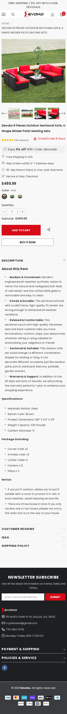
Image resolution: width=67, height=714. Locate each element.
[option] (33, 71)
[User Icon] (52, 14)
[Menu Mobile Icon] (4, 14)
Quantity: (8, 205)
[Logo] (33, 14)
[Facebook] (4, 668)
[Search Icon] (13, 14)
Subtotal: (8, 218)
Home (5, 23)
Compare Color (52, 98)
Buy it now (28, 242)
